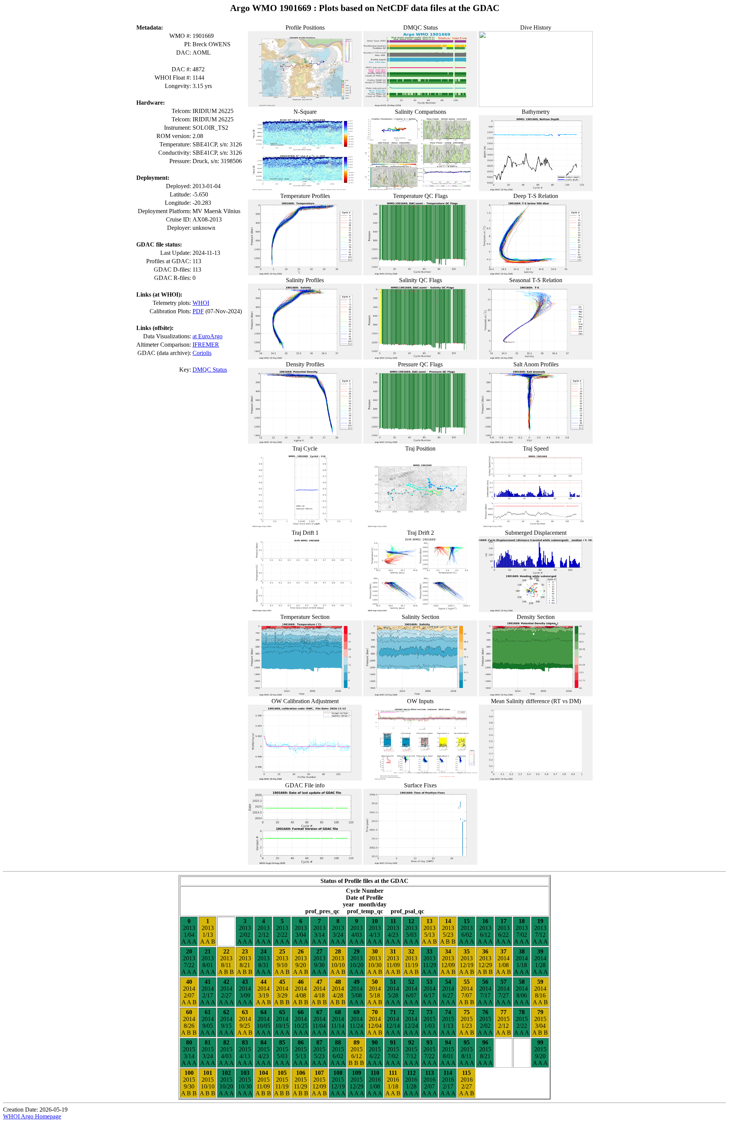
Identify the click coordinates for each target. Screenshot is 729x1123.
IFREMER (206, 344)
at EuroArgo (207, 336)
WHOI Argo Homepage (32, 1116)
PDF (198, 311)
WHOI (201, 303)
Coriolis (202, 353)
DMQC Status (210, 369)
